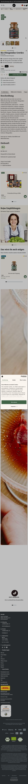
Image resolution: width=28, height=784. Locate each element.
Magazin (2, 667)
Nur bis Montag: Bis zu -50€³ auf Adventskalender (14, 1)
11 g (2, 66)
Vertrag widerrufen (14, 779)
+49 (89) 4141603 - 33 (6, 623)
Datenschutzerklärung (22, 775)
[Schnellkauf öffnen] (25, 196)
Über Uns (2, 652)
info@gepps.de (5, 632)
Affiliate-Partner (4, 660)
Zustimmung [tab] (5, 380)
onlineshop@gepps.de (6, 626)
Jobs (1, 656)
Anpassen (13, 406)
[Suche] (3, 5)
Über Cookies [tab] (23, 380)
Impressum (3, 775)
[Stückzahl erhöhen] (7, 74)
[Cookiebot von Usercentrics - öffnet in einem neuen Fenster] (21, 376)
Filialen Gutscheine (4, 676)
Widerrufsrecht (14, 775)
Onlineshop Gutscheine (5, 674)
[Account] (24, 5)
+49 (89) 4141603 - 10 (6, 630)
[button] (26, 51)
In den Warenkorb (18, 74)
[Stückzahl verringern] (2, 74)
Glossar (2, 662)
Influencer (3, 658)
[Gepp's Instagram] (4, 647)
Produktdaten (4, 92)
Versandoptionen (4, 682)
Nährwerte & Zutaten (16, 92)
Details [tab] (14, 380)
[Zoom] (26, 38)
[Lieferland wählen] (22, 5)
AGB (8, 775)
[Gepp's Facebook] (6, 647)
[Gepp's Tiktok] (2, 647)
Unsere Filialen (3, 654)
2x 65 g (12, 66)
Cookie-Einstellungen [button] (14, 777)
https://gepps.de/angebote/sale (6, 746)
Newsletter (3, 678)
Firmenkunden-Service (5, 672)
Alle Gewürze (11, 9)
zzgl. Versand (13, 70)
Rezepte (2, 665)
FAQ (1, 680)
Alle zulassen (14, 402)
